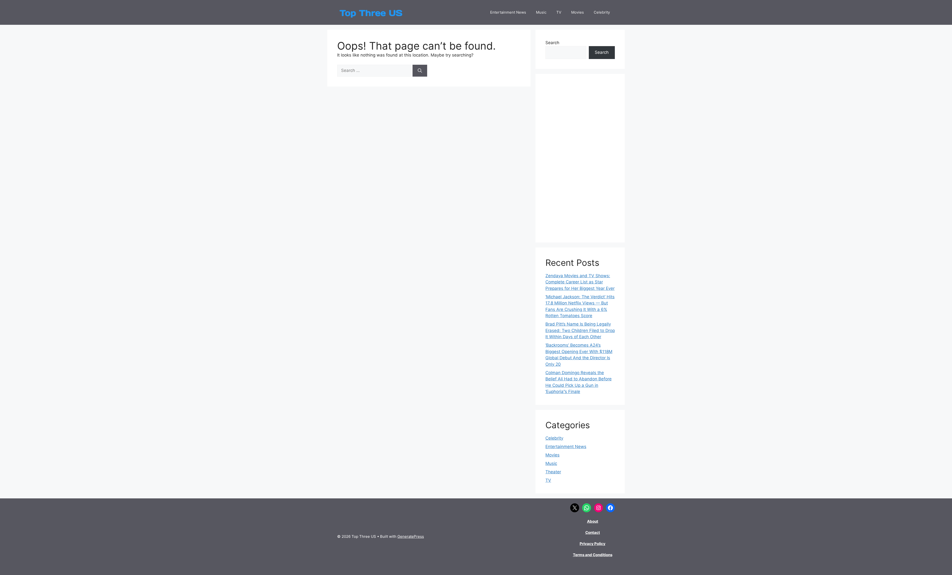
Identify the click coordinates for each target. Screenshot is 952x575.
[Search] (420, 71)
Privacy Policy (592, 543)
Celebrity (602, 12)
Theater (553, 471)
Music (541, 12)
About (592, 521)
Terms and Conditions (592, 554)
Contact (592, 532)
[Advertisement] (580, 158)
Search (552, 42)
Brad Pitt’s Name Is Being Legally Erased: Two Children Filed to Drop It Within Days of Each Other (580, 330)
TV (558, 12)
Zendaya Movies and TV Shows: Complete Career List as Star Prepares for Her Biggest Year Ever (580, 282)
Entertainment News (508, 12)
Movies (577, 12)
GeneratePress (410, 536)
